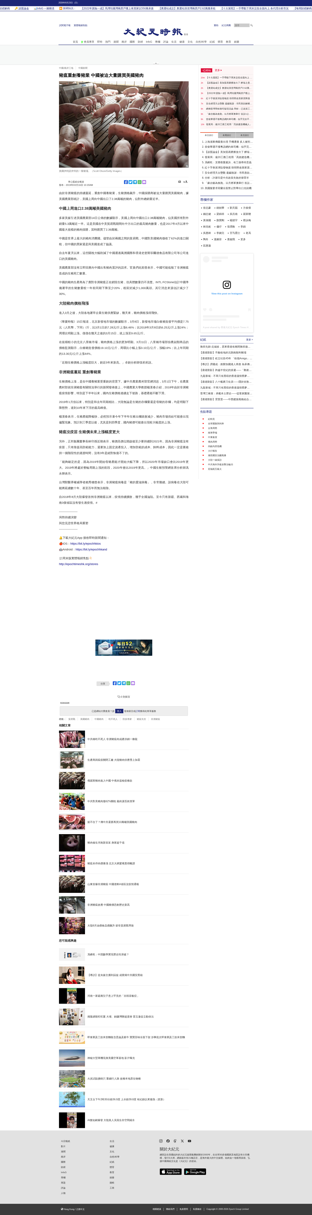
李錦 (243, 226)
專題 (63, 1182)
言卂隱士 (235, 233)
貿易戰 (71, 719)
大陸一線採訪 (215, 460)
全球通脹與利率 (216, 423)
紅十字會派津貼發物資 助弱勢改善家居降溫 (228, 98)
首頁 (75, 41)
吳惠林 (207, 233)
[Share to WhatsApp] (140, 182)
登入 (119, 711)
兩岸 (124, 41)
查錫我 (231, 239)
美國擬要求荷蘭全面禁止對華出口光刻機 (228, 188)
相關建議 (157, 1209)
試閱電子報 (65, 25)
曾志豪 (207, 207)
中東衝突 (212, 437)
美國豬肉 (84, 719)
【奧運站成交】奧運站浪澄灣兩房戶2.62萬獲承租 (229, 88)
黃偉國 (207, 220)
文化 (190, 41)
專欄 (157, 41)
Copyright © (212, 1209)
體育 (220, 41)
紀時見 (211, 419)
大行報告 (212, 451)
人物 (63, 1193)
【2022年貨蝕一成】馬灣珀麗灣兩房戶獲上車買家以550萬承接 (229, 93)
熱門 (107, 41)
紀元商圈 (226, 25)
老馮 (248, 233)
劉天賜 (234, 207)
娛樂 (236, 41)
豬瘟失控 (141, 719)
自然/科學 (201, 41)
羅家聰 (247, 214)
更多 (243, 239)
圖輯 (112, 1182)
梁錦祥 (220, 214)
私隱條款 (197, 1209)
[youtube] (189, 1141)
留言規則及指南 (64, 702)
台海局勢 (212, 428)
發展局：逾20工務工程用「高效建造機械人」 (229, 124)
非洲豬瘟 (155, 719)
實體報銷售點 (80, 25)
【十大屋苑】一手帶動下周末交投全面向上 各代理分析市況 (229, 77)
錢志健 (207, 214)
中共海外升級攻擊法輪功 (220, 464)
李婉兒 (220, 233)
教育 (228, 41)
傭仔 (219, 226)
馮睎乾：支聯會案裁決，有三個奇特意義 (228, 162)
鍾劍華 (220, 207)
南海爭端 (212, 432)
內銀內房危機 (215, 446)
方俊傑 (247, 207)
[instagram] (160, 1141)
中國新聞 (82, 68)
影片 (63, 1146)
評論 (165, 41)
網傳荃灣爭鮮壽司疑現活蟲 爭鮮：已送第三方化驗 (229, 108)
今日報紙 (65, 1141)
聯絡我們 (170, 1209)
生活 (173, 41)
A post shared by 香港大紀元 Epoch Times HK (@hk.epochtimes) (236, 327)
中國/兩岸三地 (66, 68)
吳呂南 (234, 214)
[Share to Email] (144, 182)
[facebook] (168, 1141)
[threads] (175, 1141)
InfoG (149, 41)
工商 (112, 1188)
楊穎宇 (234, 220)
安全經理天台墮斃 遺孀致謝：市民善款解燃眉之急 (229, 103)
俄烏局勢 (212, 441)
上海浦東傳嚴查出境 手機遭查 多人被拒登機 (229, 142)
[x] (182, 1141)
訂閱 (138, 711)
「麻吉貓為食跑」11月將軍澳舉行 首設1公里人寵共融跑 (228, 114)
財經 (140, 41)
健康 (182, 41)
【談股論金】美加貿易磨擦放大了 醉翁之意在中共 (229, 82)
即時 (99, 41)
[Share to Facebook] (126, 182)
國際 (132, 41)
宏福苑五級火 (215, 469)
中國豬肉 (99, 719)
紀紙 (212, 41)
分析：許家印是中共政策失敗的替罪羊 (227, 177)
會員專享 (89, 41)
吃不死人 (113, 719)
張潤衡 (231, 226)
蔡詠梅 (247, 220)
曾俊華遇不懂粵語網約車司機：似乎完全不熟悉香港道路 (229, 119)
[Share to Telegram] (135, 182)
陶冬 (205, 239)
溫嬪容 (218, 239)
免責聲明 (184, 1209)
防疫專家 (127, 719)
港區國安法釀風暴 (217, 455)
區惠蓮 (207, 245)
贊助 (216, 25)
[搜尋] (251, 25)
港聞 (116, 41)
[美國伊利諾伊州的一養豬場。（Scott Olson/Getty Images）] (124, 124)
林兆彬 (207, 226)
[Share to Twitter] (130, 182)
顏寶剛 (220, 220)
